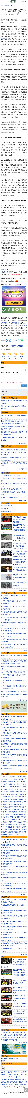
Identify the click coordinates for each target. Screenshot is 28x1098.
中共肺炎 (4, 776)
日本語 (23, 1087)
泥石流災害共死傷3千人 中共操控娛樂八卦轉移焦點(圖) (19, 538)
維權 (2, 814)
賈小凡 (17, 1032)
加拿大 (14, 802)
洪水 (18, 784)
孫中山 (21, 827)
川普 (17, 776)
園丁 (24, 1035)
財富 (16, 807)
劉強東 (14, 809)
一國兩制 (20, 799)
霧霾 (14, 812)
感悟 (18, 832)
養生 (16, 834)
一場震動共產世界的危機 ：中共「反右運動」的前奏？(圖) (20, 546)
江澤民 (21, 794)
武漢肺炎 (13, 776)
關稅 (16, 792)
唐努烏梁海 (16, 817)
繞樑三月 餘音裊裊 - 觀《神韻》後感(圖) (13, 449)
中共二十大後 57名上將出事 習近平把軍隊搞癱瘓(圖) (19, 519)
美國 (2, 794)
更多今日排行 (22, 700)
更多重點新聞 (22, 590)
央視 (9, 822)
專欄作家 (5, 1030)
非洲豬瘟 (4, 812)
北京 (10, 809)
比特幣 (17, 804)
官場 (10, 799)
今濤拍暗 (8, 1032)
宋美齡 (5, 829)
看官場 (7, 6)
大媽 (18, 809)
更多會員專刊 (22, 500)
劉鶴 (12, 794)
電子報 (9, 1072)
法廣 (24, 799)
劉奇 (17, 829)
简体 (23, 1)
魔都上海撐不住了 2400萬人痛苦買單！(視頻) (19, 990)
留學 (22, 822)
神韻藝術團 (13, 1079)
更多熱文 (24, 894)
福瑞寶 (12, 1082)
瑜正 (20, 1037)
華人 (12, 822)
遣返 (4, 824)
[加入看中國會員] (14, 305)
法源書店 (20, 1079)
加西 (25, 1084)
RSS (20, 1077)
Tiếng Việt (17, 1087)
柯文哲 (8, 789)
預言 (25, 832)
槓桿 (2, 804)
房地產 (6, 807)
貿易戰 (10, 781)
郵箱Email (3, 1066)
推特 (15, 1077)
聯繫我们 (16, 1074)
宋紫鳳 (3, 1032)
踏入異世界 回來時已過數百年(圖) (11, 489)
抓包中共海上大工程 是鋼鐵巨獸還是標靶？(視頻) (20, 998)
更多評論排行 (23, 443)
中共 (21, 789)
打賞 (18, 14)
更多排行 (24, 954)
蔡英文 (6, 809)
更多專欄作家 (22, 1042)
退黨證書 (17, 1082)
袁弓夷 (22, 784)
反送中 (16, 797)
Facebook (9, 1077)
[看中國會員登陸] (14, 310)
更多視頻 (24, 1027)
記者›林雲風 (4, 269)
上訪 (11, 814)
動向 (11, 6)
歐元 (21, 804)
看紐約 (2, 1082)
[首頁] (13, 2)
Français (11, 1087)
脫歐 (18, 802)
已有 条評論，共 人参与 (9, 372)
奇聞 (2, 834)
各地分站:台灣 (6, 1084)
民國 (10, 827)
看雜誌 (25, 1079)
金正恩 (3, 792)
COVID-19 (11, 779)
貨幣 (9, 804)
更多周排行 (23, 771)
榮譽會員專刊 (7, 473)
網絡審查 (20, 814)
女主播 (5, 822)
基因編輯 (19, 812)
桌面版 (3, 1072)
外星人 (6, 834)
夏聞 (10, 1035)
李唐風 (21, 1035)
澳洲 (7, 827)
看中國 (6, 272)
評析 (16, 1058)
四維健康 (7, 1040)
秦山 (9, 1037)
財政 (13, 807)
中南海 (5, 797)
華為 (24, 789)
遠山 (7, 1035)
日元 (24, 804)
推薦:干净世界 (5, 1079)
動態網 (22, 1082)
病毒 (5, 779)
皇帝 (23, 829)
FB (8, 802)
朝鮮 (10, 802)
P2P (11, 812)
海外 (24, 824)
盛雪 (2, 1037)
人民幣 (13, 804)
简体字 (6, 1087)
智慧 (15, 832)
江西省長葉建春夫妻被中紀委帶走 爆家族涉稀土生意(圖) (20, 562)
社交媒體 (4, 802)
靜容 (12, 1037)
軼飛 (4, 1035)
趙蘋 (5, 1037)
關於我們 (16, 1072)
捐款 (10, 1074)
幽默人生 (11, 832)
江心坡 (8, 819)
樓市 (10, 807)
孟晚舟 (12, 792)
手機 (21, 832)
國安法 (5, 781)
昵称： (3, 367)
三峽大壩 (6, 784)
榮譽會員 (5, 323)
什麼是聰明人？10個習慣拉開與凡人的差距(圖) (20, 577)
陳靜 (17, 1035)
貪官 (20, 797)
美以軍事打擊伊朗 (6, 505)
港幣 (2, 807)
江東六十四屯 (8, 817)
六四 (23, 786)
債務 (24, 802)
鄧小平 (10, 829)
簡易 (13, 1032)
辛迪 (16, 1040)
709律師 (6, 814)
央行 (21, 802)
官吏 (13, 1058)
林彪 (14, 829)
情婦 (23, 797)
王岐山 (8, 792)
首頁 (2, 6)
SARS (12, 819)
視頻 (3, 957)
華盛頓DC (17, 1084)
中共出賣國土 (10, 786)
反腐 (4, 799)
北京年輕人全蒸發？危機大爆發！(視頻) (13, 672)
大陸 (8, 812)
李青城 (16, 1037)
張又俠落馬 (4, 508)
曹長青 (12, 1040)
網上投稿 (24, 1074)
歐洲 (21, 1084)
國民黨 (22, 779)
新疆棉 (11, 784)
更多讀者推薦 (23, 469)
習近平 (4, 39)
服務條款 (24, 1072)
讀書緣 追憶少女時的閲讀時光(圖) (11, 497)
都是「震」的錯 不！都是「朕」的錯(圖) (13, 691)
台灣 (2, 809)
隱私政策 (4, 1074)
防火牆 (24, 812)
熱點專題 (5, 503)
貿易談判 (7, 794)
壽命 (10, 834)
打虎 (7, 799)
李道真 (22, 1032)
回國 (10, 824)
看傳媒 (7, 1082)
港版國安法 (18, 786)
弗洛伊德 (13, 789)
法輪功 (15, 814)
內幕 (9, 797)
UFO (18, 789)
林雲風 (3, 1061)
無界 (26, 1082)
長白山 (23, 817)
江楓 (23, 1037)
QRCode (15, 340)
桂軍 (14, 827)
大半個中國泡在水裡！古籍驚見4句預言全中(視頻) (20, 1013)
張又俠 (19, 781)
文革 (13, 834)
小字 (25, 14)
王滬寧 (16, 794)
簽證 (7, 824)
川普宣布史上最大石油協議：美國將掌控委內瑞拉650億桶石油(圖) (20, 554)
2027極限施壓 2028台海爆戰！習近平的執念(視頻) (20, 1021)
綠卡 (17, 824)
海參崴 (24, 807)
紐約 (12, 1084)
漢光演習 (17, 779)
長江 (15, 784)
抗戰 (17, 827)
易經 (6, 832)
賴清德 (22, 776)
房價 (21, 809)
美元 (5, 804)
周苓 (14, 1035)
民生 (20, 824)
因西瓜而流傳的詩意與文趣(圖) (10, 475)
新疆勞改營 (17, 819)
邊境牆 (20, 792)
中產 (20, 807)
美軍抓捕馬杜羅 (6, 511)
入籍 (14, 824)
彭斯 (24, 792)
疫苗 (4, 789)
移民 (15, 822)
